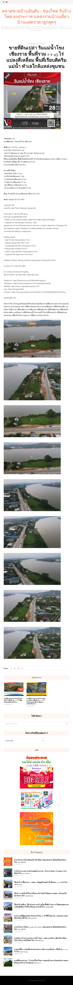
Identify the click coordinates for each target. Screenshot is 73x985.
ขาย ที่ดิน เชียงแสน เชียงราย (36, 43)
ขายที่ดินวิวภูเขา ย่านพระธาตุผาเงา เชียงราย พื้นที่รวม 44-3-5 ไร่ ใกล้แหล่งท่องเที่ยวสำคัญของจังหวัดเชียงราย (36, 701)
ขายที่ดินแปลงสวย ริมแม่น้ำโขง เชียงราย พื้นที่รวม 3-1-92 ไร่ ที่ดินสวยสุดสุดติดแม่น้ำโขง (13, 700)
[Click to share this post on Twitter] (14, 668)
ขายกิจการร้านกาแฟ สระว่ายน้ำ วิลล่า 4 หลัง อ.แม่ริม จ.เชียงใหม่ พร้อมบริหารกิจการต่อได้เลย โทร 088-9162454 (40, 939)
